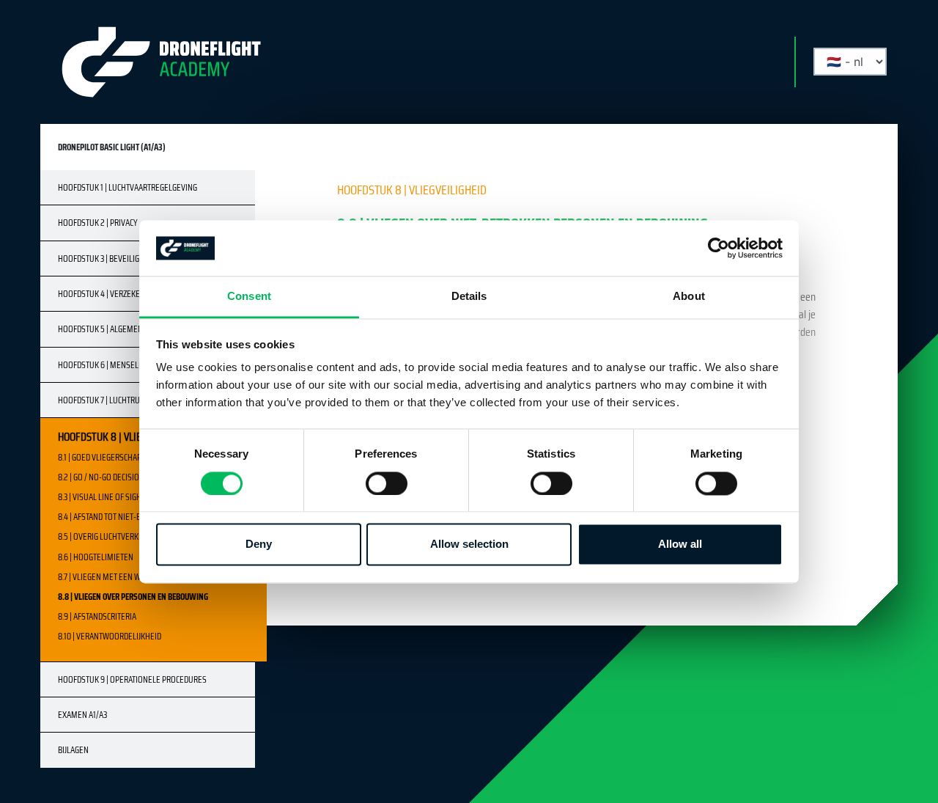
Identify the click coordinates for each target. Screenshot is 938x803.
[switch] (386, 483)
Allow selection (469, 544)
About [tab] (689, 296)
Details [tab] (469, 296)
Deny (258, 544)
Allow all (680, 544)
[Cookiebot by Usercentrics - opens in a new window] (718, 248)
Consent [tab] (249, 296)
